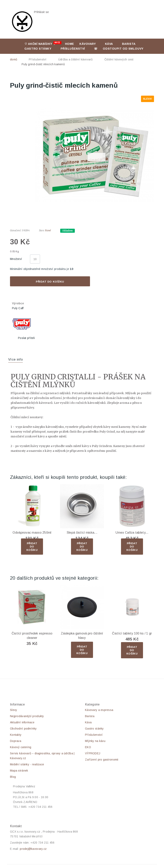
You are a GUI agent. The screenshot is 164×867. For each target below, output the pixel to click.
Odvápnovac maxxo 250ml (32, 532)
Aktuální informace (22, 722)
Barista (129, 43)
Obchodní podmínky (23, 728)
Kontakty (15, 734)
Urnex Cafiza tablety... (131, 532)
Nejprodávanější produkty (27, 716)
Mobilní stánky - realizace (27, 764)
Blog (13, 776)
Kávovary (87, 43)
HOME (69, 43)
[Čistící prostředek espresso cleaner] (32, 607)
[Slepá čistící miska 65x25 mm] (82, 506)
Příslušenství (73, 48)
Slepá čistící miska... (82, 532)
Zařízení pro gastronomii (101, 759)
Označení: (15, 230)
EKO (88, 747)
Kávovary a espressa (99, 710)
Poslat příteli (26, 338)
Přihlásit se (41, 12)
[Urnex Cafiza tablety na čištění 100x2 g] (132, 506)
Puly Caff (18, 308)
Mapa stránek (19, 770)
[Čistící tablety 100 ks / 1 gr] (132, 607)
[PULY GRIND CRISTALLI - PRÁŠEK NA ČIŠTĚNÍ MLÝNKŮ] (94, 155)
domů (13, 59)
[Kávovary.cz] (22, 22)
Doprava (15, 741)
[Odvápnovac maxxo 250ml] (32, 506)
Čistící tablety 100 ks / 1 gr (132, 633)
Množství (16, 259)
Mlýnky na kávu (95, 741)
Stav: (41, 230)
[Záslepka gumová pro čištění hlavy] (82, 607)
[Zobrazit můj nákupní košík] (94, 14)
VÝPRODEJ (92, 753)
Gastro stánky (37, 48)
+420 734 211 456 (42, 842)
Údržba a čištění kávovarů (75, 59)
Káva (109, 43)
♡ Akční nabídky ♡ (42, 43)
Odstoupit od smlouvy (123, 48)
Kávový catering (20, 747)
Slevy (13, 710)
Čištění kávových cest (119, 59)
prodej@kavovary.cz (33, 848)
